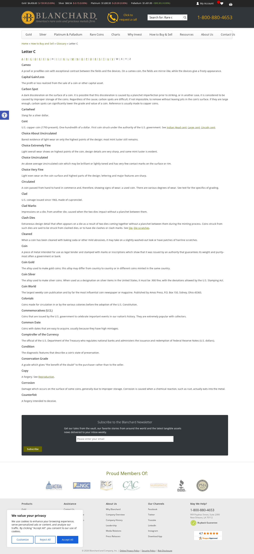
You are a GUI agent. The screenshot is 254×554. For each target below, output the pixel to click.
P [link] (86, 59)
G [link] (48, 59)
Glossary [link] (61, 43)
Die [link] (131, 228)
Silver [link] (42, 34)
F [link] (43, 59)
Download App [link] (155, 536)
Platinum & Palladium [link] (68, 34)
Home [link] (25, 43)
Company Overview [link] (115, 514)
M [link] (73, 59)
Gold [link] (29, 34)
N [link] (77, 59)
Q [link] (91, 59)
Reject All (45, 539)
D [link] (35, 59)
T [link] (104, 59)
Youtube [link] (152, 520)
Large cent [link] (194, 127)
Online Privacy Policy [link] (129, 550)
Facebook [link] (152, 509)
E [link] (39, 59)
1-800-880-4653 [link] (214, 17)
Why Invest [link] (135, 34)
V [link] (112, 59)
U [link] (108, 59)
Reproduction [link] (46, 376)
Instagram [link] (153, 530)
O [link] (82, 59)
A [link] (22, 59)
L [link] (68, 59)
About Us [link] (207, 34)
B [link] (26, 59)
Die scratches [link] (141, 228)
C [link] (31, 59)
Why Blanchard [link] (113, 509)
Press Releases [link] (113, 536)
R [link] (95, 59)
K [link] (64, 59)
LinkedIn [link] (152, 525)
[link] (4, 115)
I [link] (56, 59)
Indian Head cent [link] (177, 127)
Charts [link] (115, 34)
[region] (45, 528)
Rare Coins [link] (97, 34)
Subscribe (33, 449)
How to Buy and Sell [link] (42, 43)
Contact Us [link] (228, 34)
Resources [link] (187, 34)
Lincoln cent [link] (208, 127)
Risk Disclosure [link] (165, 550)
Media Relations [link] (113, 530)
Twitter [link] (151, 514)
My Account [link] (207, 3)
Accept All (67, 539)
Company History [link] (114, 520)
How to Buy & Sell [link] (160, 34)
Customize (23, 539)
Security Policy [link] (149, 550)
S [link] (99, 59)
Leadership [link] (111, 525)
